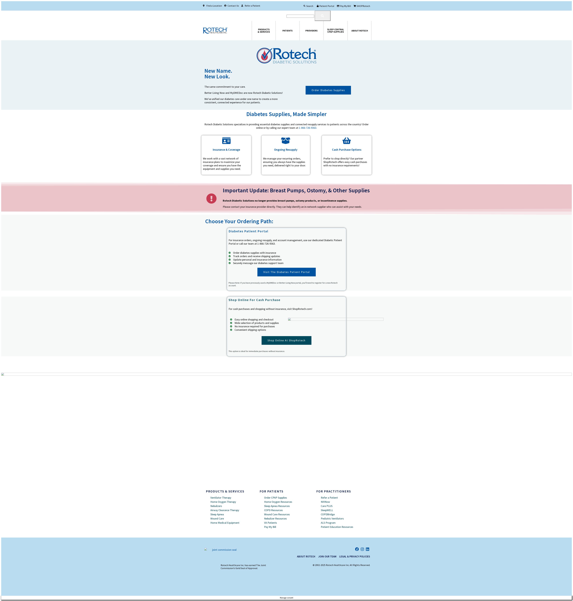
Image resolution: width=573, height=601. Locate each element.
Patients (277, 30)
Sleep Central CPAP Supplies (329, 30)
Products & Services (254, 30)
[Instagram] (362, 549)
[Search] (304, 6)
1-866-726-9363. (308, 127)
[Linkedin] (367, 549)
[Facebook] (357, 549)
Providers (301, 30)
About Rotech (350, 30)
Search (309, 5)
